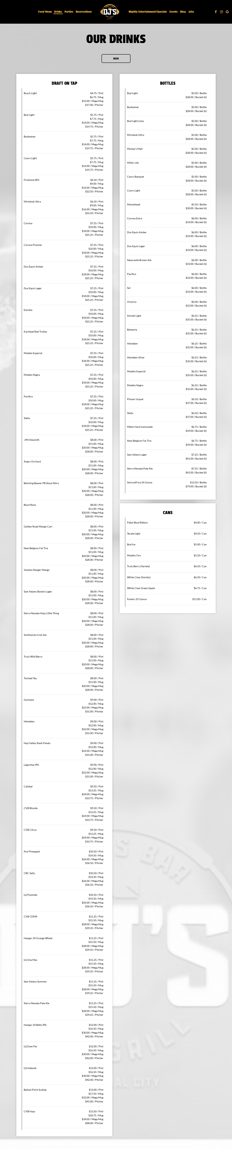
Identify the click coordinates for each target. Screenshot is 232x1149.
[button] (116, 58)
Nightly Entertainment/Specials (148, 11)
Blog (183, 11)
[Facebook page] (216, 12)
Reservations (84, 11)
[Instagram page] (221, 12)
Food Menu (45, 11)
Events (173, 11)
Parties (69, 11)
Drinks (58, 11)
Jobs (191, 11)
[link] (110, 12)
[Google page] (227, 12)
